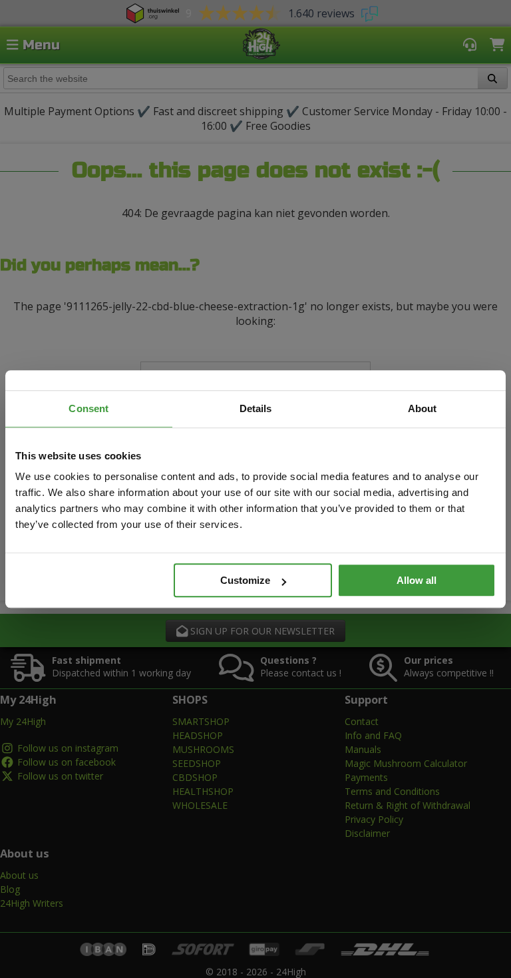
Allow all (416, 580)
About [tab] (422, 408)
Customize (245, 580)
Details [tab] (256, 408)
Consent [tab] (88, 408)
